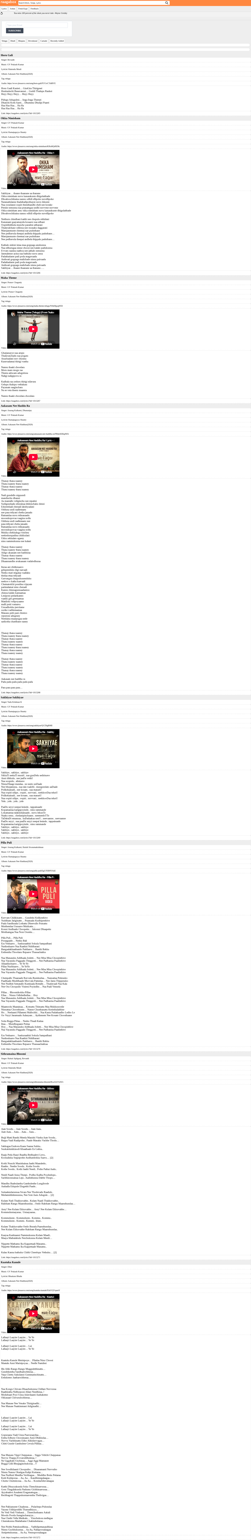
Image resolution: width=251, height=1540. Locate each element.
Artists (12, 9)
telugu (7, 79)
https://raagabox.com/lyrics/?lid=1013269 (23, 838)
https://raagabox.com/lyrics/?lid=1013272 (23, 1537)
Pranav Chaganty (15, 282)
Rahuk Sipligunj (14, 1058)
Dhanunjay (27, 410)
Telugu (4, 41)
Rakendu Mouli (14, 69)
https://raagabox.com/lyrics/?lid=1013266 (23, 273)
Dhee (10, 1267)
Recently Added (57, 41)
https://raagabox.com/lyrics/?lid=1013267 (23, 401)
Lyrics (4, 9)
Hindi (12, 41)
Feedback (35, 9)
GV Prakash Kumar (15, 64)
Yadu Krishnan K (14, 702)
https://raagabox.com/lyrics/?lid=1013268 (23, 692)
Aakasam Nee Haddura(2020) (20, 74)
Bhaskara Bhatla (15, 1276)
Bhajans (21, 41)
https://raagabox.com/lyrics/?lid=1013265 (23, 113)
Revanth (11, 60)
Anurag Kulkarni (14, 410)
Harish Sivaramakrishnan (32, 847)
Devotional (32, 41)
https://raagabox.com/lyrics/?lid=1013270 (23, 1049)
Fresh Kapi (22, 9)
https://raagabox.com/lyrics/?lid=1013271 (23, 1257)
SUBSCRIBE (14, 31)
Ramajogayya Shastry (17, 132)
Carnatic (43, 41)
